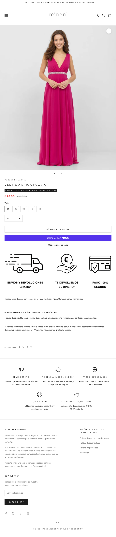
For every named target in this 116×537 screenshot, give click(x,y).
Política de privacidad (89, 447)
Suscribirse (16, 502)
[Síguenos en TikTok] (20, 513)
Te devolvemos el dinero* (58, 377)
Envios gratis (21, 377)
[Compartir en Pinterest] (27, 347)
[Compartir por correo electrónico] (31, 347)
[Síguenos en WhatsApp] (28, 513)
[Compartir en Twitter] (23, 347)
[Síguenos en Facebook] (6, 513)
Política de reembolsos (90, 443)
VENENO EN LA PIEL (15, 180)
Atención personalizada (76, 402)
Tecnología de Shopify (70, 529)
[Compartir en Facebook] (19, 347)
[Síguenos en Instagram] (13, 513)
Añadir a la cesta (58, 229)
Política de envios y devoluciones (94, 438)
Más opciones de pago (58, 245)
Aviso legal (84, 452)
